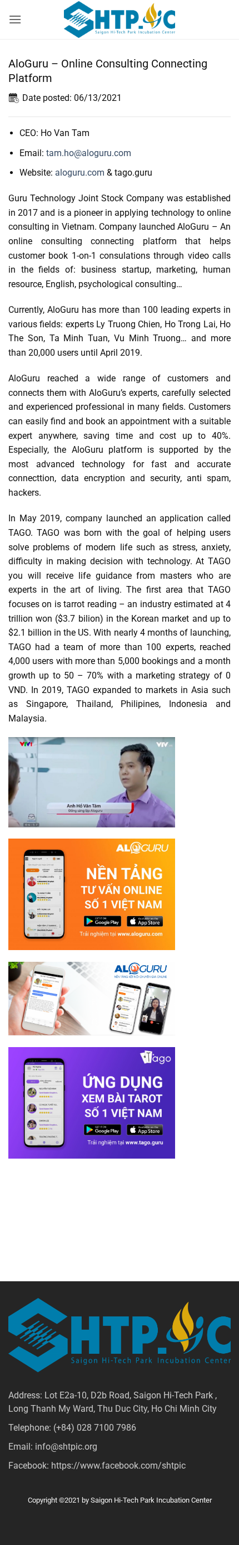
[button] (15, 19)
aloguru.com (79, 172)
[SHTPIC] (119, 19)
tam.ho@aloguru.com (88, 153)
